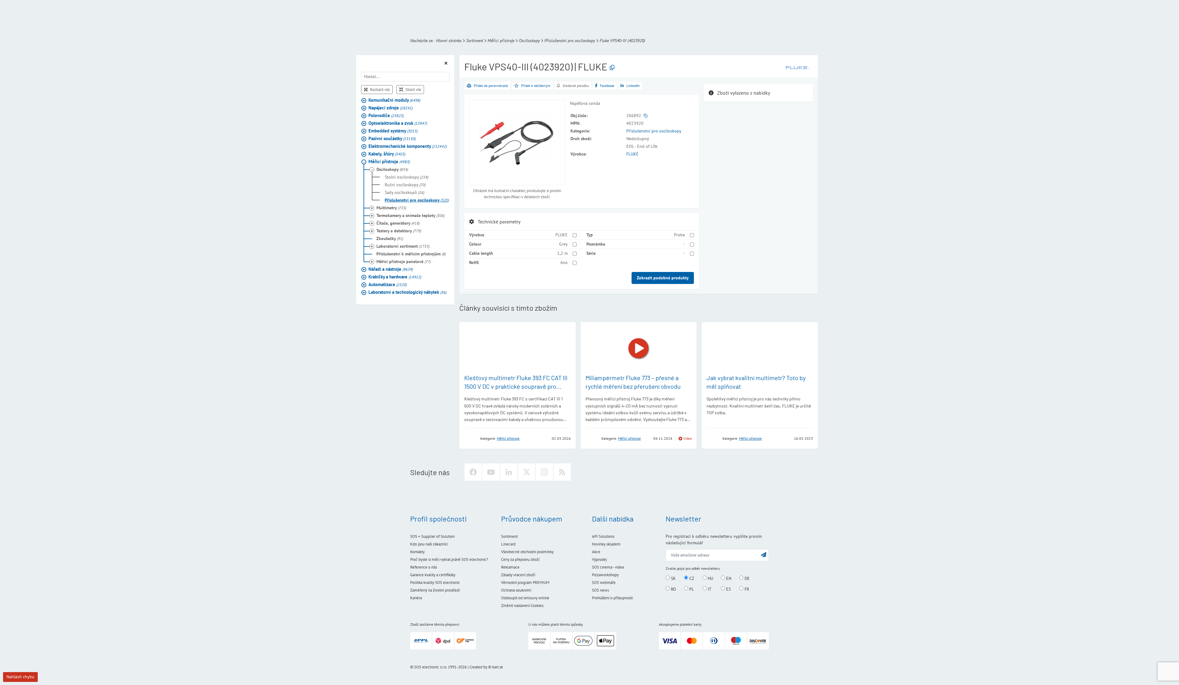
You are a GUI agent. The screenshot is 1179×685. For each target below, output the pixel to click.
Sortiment (474, 40)
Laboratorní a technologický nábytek (407, 292)
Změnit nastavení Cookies (522, 605)
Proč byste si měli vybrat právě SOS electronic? (449, 559)
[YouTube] (491, 472)
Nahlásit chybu (20, 676)
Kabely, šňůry (386, 154)
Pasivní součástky (392, 139)
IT (708, 589)
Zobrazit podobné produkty (663, 278)
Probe (679, 235)
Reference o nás (423, 567)
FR (746, 589)
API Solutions (603, 536)
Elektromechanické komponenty (407, 146)
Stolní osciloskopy (406, 177)
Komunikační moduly (394, 100)
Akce (596, 551)
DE (746, 578)
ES (728, 589)
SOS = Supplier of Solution (432, 536)
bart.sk (497, 667)
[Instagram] (544, 472)
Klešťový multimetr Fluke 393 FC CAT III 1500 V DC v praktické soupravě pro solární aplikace (515, 386)
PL (691, 589)
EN (728, 578)
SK (673, 578)
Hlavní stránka (448, 40)
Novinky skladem (606, 544)
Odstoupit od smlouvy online (525, 597)
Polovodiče (386, 116)
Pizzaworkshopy (605, 574)
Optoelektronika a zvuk (397, 123)
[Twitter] (526, 472)
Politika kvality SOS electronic (435, 582)
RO (673, 589)
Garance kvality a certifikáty (432, 574)
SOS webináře (604, 582)
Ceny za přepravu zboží (520, 559)
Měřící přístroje (501, 40)
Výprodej (599, 559)
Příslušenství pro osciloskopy (569, 40)
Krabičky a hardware (394, 277)
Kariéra (416, 597)
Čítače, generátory (398, 223)
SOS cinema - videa (608, 567)
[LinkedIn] (508, 472)
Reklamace (510, 567)
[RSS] (562, 472)
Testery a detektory (398, 231)
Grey (563, 244)
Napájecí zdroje (390, 108)
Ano (564, 262)
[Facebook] (473, 472)
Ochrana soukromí (516, 590)
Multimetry (391, 208)
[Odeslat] (764, 554)
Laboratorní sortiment (403, 246)
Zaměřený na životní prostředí (435, 590)
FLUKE (632, 154)
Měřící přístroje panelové (403, 262)
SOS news (600, 590)
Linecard (508, 544)
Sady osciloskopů (404, 192)
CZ (691, 578)
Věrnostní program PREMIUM (525, 582)
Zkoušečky (389, 239)
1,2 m (562, 253)
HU (709, 578)
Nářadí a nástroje (390, 269)
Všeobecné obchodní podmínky (527, 551)
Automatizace (387, 285)
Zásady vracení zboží (518, 574)
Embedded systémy (393, 131)
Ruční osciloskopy (405, 185)
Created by (478, 667)
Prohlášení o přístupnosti (612, 597)
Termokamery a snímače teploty (410, 215)
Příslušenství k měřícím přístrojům (411, 254)
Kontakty (417, 551)
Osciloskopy (529, 40)
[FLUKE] (797, 67)
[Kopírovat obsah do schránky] (612, 68)
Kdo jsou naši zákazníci (429, 544)
